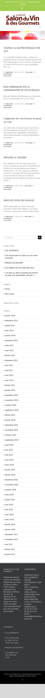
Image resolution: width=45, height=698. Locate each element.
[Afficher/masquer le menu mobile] (40, 27)
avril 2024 (9, 330)
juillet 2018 (10, 499)
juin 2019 (9, 450)
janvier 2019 (10, 474)
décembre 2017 (11, 534)
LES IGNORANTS (12, 250)
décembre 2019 (11, 425)
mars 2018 (9, 519)
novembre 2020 (11, 400)
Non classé (29, 72)
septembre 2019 (11, 440)
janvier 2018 (10, 529)
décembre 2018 (11, 479)
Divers (7, 289)
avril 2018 (9, 514)
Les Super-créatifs (30, 676)
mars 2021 (9, 380)
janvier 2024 (10, 335)
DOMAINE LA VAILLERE (15, 157)
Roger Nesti (9, 72)
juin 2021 (9, 365)
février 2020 (10, 415)
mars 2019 (9, 465)
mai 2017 (9, 544)
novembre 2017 (11, 539)
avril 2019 (9, 460)
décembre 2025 (11, 320)
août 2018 (9, 494)
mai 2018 (9, 509)
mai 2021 (9, 370)
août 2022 (9, 345)
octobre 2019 (10, 435)
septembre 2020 (11, 410)
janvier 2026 (10, 315)
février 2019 (10, 469)
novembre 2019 (11, 430)
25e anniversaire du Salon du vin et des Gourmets (12, 640)
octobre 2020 (10, 405)
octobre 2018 (10, 489)
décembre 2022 (11, 340)
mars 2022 (9, 350)
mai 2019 (9, 455)
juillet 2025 (10, 325)
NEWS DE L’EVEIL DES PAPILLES (19, 200)
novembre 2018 (11, 484)
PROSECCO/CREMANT (14, 263)
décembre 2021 (11, 360)
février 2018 (10, 524)
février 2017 (10, 549)
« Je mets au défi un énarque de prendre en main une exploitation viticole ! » (21, 273)
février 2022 (10, 355)
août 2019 (9, 445)
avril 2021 (9, 375)
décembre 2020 (11, 395)
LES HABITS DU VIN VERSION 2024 (19, 268)
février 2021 (10, 385)
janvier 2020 (10, 420)
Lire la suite (7, 76)
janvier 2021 (10, 390)
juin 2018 (9, 504)
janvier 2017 (10, 554)
